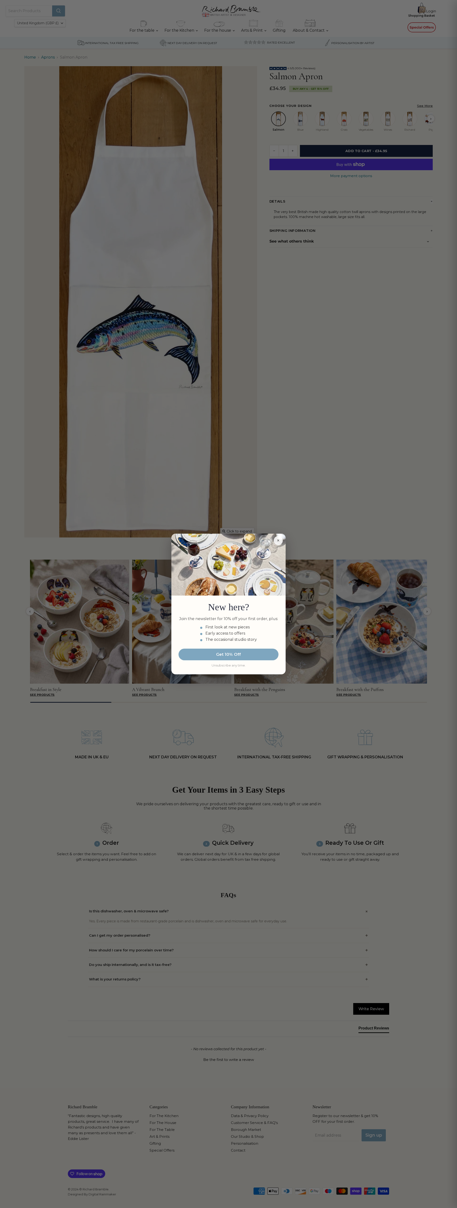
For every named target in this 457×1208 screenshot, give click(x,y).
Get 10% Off (228, 654)
